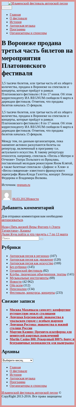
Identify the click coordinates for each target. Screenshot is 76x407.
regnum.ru (23, 185)
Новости (33, 199)
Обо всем (16, 285)
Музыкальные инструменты (29, 278)
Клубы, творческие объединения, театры (38, 274)
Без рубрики (18, 267)
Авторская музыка (22, 25)
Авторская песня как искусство (31, 263)
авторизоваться (12, 220)
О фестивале (18, 18)
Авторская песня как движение (31, 259)
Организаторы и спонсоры (28, 33)
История (15, 22)
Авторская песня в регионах (29, 256)
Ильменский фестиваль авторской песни (30, 392)
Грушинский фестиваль (26, 270)
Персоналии (18, 289)
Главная (15, 14)
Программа (17, 29)
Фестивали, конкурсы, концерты (32, 292)
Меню (6, 7)
